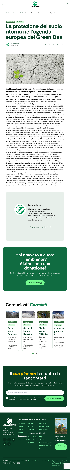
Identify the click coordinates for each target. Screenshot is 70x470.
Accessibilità (46, 461)
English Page (64, 462)
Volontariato (32, 429)
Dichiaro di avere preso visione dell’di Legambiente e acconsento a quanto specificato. (26, 398)
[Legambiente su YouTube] (5, 444)
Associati (31, 426)
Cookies (37, 461)
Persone (20, 426)
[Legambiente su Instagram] (13, 440)
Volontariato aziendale (32, 441)
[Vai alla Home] (35, 4)
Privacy (30, 461)
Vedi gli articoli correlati (38, 227)
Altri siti (41, 440)
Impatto (20, 432)
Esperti (20, 429)
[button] (36, 353)
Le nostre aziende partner (45, 447)
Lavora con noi (44, 426)
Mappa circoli (22, 440)
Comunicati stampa (18, 13)
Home (9, 13)
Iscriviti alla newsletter (54, 398)
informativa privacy (35, 398)
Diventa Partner (33, 437)
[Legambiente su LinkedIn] (9, 444)
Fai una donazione (34, 283)
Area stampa (43, 429)
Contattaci (42, 423)
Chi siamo (21, 423)
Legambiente (13, 345)
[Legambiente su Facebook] (5, 440)
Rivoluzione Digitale (45, 443)
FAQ (40, 437)
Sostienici (31, 423)
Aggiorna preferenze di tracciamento (56, 463)
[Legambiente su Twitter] (9, 440)
